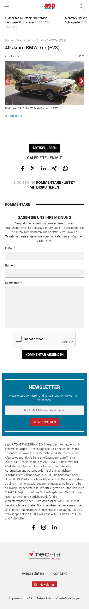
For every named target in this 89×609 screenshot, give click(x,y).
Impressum (15, 598)
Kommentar (12, 283)
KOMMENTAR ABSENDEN (44, 355)
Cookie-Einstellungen (68, 598)
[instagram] (43, 527)
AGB (29, 598)
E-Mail (9, 248)
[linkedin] (54, 527)
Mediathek (23, 40)
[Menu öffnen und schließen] (7, 6)
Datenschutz (44, 598)
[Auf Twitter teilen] (32, 168)
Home (9, 40)
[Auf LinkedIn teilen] (43, 168)
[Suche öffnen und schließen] (81, 6)
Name (9, 265)
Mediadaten (33, 573)
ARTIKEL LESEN (44, 148)
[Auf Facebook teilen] (22, 168)
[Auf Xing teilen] (54, 168)
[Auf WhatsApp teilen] (65, 168)
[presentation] (7, 81)
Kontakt (59, 573)
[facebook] (33, 527)
